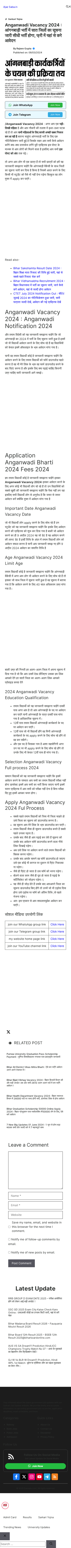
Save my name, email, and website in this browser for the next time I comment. (37, 1227)
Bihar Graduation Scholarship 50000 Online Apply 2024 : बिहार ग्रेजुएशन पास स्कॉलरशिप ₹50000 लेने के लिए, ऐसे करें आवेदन (35, 1111)
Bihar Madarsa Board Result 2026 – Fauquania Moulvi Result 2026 (35, 1325)
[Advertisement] (35, 220)
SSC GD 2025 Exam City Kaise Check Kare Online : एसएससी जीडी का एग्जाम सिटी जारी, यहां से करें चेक (33, 1312)
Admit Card (9, 1517)
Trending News (12, 1527)
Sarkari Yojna (15, 19)
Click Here (57, 924)
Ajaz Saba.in (10, 6)
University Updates (39, 1527)
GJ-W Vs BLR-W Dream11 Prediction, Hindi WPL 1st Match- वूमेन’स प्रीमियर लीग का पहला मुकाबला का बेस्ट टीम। (34, 1362)
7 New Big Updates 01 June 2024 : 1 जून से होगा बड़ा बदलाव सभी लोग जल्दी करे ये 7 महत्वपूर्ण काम (33, 1126)
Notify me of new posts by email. (33, 1252)
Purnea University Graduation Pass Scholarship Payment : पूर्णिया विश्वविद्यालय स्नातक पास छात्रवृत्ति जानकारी (33, 1055)
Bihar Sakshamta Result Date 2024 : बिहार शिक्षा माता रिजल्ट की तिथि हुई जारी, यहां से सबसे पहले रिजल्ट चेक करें (38, 272)
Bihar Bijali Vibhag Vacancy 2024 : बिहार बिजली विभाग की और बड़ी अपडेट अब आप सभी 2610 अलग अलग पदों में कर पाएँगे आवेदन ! (35, 1082)
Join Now (55, 105)
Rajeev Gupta (24, 48)
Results (27, 1517)
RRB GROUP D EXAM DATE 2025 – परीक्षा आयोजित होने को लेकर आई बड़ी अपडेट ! (35, 1300)
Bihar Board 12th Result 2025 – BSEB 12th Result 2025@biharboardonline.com (32, 1336)
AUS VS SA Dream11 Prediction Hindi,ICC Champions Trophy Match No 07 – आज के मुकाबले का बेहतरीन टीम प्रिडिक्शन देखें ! (35, 1348)
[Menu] (42, 7)
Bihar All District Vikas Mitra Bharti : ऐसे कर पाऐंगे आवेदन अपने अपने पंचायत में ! (34, 1068)
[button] (68, 7)
